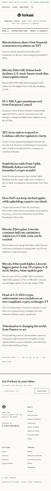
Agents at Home (33, 431)
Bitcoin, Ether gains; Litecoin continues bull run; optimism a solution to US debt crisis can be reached (22, 234)
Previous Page (8, 357)
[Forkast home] (25, 15)
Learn (14, 7)
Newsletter (31, 467)
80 (23, 357)
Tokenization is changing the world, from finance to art (24, 328)
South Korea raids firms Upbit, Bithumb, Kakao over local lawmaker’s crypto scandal (21, 167)
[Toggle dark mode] (32, 7)
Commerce (31, 423)
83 (34, 357)
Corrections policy (34, 459)
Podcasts (6, 7)
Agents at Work (33, 427)
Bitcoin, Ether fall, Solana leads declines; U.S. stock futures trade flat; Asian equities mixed (25, 74)
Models (5, 31)
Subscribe (23, 7)
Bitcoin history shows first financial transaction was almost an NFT (24, 44)
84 (37, 357)
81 (27, 357)
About (29, 463)
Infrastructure (20, 31)
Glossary (5, 455)
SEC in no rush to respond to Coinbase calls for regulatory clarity (24, 134)
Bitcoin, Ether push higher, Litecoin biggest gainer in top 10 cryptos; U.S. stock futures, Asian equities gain (25, 267)
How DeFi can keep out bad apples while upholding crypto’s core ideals (24, 200)
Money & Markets (39, 31)
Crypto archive (7, 463)
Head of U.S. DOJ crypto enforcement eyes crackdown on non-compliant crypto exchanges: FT (25, 298)
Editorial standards (34, 455)
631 (44, 357)
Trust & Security (33, 435)
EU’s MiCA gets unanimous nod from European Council (22, 103)
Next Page (6, 362)
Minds (29, 452)
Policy (29, 439)
